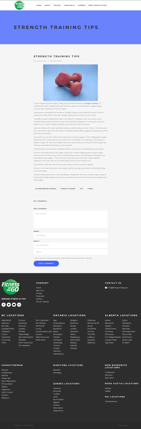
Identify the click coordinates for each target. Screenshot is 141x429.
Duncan (22, 320)
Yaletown (5, 323)
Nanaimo (22, 340)
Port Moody (41, 323)
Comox (4, 334)
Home (38, 288)
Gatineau (57, 388)
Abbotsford (6, 320)
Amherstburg (59, 323)
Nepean (73, 343)
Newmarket (75, 340)
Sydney (108, 388)
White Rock (40, 340)
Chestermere (110, 329)
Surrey (38, 329)
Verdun (56, 405)
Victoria (39, 334)
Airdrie (107, 320)
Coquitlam (6, 337)
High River (109, 343)
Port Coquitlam (42, 320)
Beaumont (109, 323)
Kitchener (74, 323)
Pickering (91, 320)
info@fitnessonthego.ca (118, 288)
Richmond (40, 326)
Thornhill (91, 334)
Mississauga (75, 337)
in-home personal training (45, 188)
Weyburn (5, 398)
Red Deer (126, 329)
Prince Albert (7, 384)
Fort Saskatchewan (113, 337)
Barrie (55, 332)
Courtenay (6, 340)
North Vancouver (26, 343)
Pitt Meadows (24, 345)
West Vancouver (42, 337)
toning (90, 188)
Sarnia (89, 326)
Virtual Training (42, 302)
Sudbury (91, 337)
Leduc (124, 320)
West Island (58, 408)
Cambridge (57, 343)
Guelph (56, 348)
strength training (68, 188)
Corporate (40, 296)
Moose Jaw (6, 378)
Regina (4, 387)
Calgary (108, 326)
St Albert (126, 343)
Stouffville (91, 329)
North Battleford (9, 381)
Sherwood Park (128, 332)
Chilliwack (6, 332)
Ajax (55, 320)
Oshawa (73, 348)
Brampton (57, 326)
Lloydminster (7, 373)
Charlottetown (111, 401)
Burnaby (5, 326)
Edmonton (109, 334)
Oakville (73, 345)
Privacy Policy (122, 425)
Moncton (109, 375)
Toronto (56, 345)
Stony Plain (127, 334)
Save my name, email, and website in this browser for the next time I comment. (64, 258)
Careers (39, 299)
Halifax (108, 391)
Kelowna (22, 326)
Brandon (56, 370)
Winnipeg (57, 373)
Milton (73, 334)
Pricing (39, 293)
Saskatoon (6, 389)
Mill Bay (22, 332)
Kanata (73, 326)
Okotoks (125, 326)
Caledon (56, 337)
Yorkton (5, 395)
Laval (55, 397)
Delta (4, 343)
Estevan (5, 370)
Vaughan (91, 340)
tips (81, 188)
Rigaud (56, 402)
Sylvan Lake (127, 340)
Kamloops (23, 323)
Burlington (57, 334)
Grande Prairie (111, 340)
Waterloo (91, 343)
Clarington (57, 340)
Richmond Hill (93, 323)
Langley (22, 329)
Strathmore (127, 337)
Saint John (109, 378)
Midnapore (126, 323)
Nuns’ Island (58, 400)
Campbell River (8, 329)
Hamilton (57, 351)
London (73, 329)
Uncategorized (56, 61)
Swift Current (7, 392)
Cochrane (109, 332)
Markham (74, 332)
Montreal (57, 391)
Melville (5, 376)
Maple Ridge (24, 334)
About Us (40, 291)
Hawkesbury (58, 354)
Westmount (58, 411)
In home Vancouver (44, 332)
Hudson (56, 394)
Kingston (74, 320)
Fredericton (110, 372)
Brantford (57, 329)
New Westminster (26, 337)
